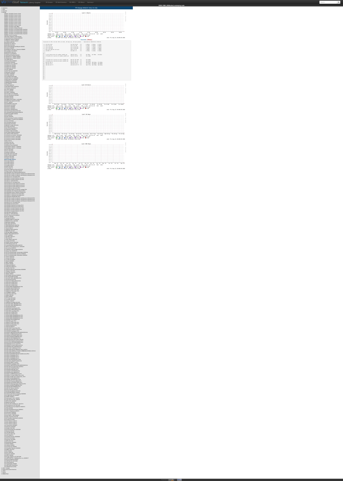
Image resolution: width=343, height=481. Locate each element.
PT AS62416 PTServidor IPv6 (11, 289)
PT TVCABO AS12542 (9, 299)
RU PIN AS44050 (8, 408)
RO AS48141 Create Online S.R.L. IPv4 (14, 375)
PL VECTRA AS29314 (9, 272)
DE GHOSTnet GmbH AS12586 (12, 101)
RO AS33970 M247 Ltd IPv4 (11, 362)
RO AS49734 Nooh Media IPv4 (12, 378)
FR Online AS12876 (9, 158)
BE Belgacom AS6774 (10, 43)
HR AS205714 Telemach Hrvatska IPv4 (14, 194)
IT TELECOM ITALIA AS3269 (11, 226)
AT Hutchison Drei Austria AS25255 (13, 38)
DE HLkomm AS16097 (10, 105)
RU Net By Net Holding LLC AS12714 (13, 404)
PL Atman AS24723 (9, 256)
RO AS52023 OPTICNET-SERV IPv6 (13, 335)
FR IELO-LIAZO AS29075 (10, 155)
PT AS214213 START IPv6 (10, 284)
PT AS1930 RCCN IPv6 (10, 279)
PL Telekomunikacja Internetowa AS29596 (15, 269)
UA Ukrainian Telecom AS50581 (12, 448)
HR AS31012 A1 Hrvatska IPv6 (12, 176)
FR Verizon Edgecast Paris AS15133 (13, 169)
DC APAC (72, 2)
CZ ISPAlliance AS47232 (10, 81)
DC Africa (81, 2)
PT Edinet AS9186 (8, 295)
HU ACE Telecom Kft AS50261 (12, 215)
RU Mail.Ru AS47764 (9, 402)
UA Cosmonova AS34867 (10, 425)
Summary (90, 2)
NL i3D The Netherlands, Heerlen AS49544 (15, 254)
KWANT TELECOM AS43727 (11, 234)
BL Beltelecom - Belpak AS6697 (12, 56)
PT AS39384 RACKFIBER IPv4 (12, 319)
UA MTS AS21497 (8, 441)
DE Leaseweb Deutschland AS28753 (13, 112)
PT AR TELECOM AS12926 (11, 276)
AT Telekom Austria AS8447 (11, 41)
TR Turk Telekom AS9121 (10, 421)
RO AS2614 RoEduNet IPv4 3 (11, 358)
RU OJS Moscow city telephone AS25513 (14, 406)
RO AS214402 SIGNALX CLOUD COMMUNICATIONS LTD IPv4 (20, 351)
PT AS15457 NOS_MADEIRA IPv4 (12, 304)
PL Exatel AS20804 (9, 261)
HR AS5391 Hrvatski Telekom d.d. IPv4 (14, 208)
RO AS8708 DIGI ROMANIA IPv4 (12, 386)
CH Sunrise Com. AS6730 (10, 63)
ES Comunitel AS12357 (10, 122)
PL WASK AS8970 (8, 274)
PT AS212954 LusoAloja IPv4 (11, 311)
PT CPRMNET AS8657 (10, 292)
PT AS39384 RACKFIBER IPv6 (12, 288)
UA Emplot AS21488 (9, 428)
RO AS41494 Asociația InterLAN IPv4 (13, 366)
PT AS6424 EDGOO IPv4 (10, 325)
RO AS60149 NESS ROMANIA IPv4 (13, 385)
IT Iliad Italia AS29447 (9, 222)
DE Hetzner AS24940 (9, 106)
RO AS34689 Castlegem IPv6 (11, 331)
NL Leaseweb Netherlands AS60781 (13, 245)
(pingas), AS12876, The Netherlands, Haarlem (15, 29)
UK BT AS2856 (8, 451)
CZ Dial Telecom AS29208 (10, 79)
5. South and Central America (8, 469)
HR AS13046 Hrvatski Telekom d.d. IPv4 (14, 184)
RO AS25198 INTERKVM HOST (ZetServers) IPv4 (16, 354)
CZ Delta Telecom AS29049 (11, 78)
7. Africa (3, 472)
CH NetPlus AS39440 (9, 62)
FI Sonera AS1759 (8, 142)
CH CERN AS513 (8, 59)
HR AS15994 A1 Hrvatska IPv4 (12, 188)
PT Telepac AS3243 (9, 301)
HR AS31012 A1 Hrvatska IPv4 (12, 202)
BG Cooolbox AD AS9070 (10, 51)
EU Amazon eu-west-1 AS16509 (12, 136)
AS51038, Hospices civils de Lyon (12, 36)
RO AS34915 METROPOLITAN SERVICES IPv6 (16, 332)
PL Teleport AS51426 (9, 271)
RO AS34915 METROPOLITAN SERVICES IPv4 (16, 365)
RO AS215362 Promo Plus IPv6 (12, 328)
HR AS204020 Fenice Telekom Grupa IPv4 (15, 192)
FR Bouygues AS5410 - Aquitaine (12, 146)
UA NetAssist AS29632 (10, 442)
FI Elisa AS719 (8, 141)
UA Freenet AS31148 (9, 434)
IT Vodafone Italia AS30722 (11, 229)
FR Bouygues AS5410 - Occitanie (12, 148)
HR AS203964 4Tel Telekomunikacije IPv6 (14, 172)
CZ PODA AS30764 (9, 85)
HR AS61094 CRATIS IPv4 (11, 212)
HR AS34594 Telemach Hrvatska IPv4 (13, 205)
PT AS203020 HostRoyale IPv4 (12, 308)
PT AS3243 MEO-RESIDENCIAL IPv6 (13, 286)
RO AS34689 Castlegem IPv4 (11, 364)
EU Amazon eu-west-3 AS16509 (12, 139)
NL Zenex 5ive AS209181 (10, 251)
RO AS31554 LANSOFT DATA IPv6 (13, 329)
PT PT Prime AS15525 (9, 298)
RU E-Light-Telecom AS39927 (11, 395)
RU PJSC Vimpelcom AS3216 (11, 411)
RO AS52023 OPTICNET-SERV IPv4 (13, 382)
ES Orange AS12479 (9, 126)
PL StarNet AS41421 (9, 268)
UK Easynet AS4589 (9, 454)
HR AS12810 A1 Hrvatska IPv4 (12, 182)
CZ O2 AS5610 (8, 83)
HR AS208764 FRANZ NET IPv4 (12, 196)
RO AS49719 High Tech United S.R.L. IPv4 (14, 376)
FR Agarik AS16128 (9, 143)
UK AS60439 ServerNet (10, 466)
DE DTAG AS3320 (8, 96)
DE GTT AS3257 (8, 102)
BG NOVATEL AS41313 (10, 52)
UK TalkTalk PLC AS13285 (11, 461)
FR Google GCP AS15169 (10, 153)
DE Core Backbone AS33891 (11, 95)
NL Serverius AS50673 (10, 248)
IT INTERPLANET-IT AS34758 (11, 219)
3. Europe (3, 12)
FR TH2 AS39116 (8, 168)
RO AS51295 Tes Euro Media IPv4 (12, 381)
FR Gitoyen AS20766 (9, 152)
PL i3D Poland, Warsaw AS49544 (12, 275)
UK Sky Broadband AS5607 (11, 459)
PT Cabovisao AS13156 (10, 294)
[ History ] (89, 39)
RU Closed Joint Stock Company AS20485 (15, 394)
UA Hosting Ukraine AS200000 (12, 436)
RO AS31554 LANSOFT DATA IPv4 (13, 361)
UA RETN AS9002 (8, 444)
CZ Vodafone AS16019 (10, 88)
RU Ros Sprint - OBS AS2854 (11, 415)
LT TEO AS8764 (8, 238)
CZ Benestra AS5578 (9, 72)
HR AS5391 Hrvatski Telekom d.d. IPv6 (14, 178)
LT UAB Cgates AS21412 (10, 239)
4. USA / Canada (5, 468)
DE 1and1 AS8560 (8, 89)
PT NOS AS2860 (8, 296)
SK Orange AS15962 (9, 419)
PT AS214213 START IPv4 (10, 312)
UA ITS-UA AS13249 (9, 438)
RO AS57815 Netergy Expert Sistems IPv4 (15, 384)
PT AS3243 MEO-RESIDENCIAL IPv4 (13, 315)
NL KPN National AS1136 (10, 244)
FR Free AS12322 (8, 149)
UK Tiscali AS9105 (9, 462)
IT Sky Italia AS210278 (10, 224)
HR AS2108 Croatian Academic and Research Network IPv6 (19, 174)
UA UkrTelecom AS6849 (10, 446)
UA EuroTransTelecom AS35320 (12, 429)
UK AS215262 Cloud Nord (10, 465)
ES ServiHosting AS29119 (11, 128)
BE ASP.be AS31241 (9, 42)
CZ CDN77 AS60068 (9, 73)
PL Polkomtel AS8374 (9, 265)
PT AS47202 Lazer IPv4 (10, 321)
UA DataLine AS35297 (10, 426)
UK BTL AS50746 (8, 452)
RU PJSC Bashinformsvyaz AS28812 (13, 409)
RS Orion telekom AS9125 (11, 389)
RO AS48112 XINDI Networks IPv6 (13, 334)
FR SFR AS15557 (8, 166)
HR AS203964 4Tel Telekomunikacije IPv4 (14, 191)
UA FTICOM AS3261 (9, 432)
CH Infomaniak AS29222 (10, 61)
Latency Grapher (30, 2)
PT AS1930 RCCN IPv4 (10, 306)
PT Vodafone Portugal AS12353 (12, 302)
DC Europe (49, 2)
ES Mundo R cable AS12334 (11, 125)
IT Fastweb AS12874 (9, 218)
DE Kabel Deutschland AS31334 (12, 111)
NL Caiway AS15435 (9, 241)
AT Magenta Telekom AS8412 (11, 39)
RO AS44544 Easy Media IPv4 (11, 372)
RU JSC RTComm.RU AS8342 (12, 399)
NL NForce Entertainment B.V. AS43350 (14, 246)
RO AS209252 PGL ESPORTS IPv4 (13, 346)
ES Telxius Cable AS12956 (11, 131)
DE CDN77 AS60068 (9, 92)
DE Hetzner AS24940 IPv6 (11, 109)
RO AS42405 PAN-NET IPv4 (11, 369)
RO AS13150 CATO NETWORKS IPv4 (13, 342)
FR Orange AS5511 (9, 165)
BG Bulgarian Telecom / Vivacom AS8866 (14, 49)
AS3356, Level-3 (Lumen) (10, 35)
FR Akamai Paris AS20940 (11, 145)
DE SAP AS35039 (8, 116)
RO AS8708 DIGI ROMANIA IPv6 (12, 338)
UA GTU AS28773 (8, 435)
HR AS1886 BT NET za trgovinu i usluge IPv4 (15, 189)
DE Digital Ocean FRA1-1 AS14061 (13, 99)
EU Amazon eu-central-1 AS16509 (13, 135)
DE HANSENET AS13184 (10, 103)
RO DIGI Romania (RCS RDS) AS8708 (13, 339)
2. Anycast (4, 11)
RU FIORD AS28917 (9, 396)
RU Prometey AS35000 (10, 414)
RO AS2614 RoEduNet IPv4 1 (11, 355)
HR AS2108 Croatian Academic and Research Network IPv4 (19, 198)
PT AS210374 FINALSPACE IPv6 (12, 281)
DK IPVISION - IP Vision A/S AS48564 (13, 119)
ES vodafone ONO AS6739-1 (11, 133)
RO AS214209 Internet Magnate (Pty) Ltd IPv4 (15, 349)
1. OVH (3, 9)
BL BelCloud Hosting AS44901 (12, 55)
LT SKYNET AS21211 (9, 236)
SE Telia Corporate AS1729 (11, 416)
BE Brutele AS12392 (9, 45)
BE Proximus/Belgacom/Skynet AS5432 (14, 46)
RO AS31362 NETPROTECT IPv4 (12, 359)
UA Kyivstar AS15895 (9, 439)
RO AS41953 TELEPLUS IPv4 (11, 368)
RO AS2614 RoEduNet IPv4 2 (11, 356)
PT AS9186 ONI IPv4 (9, 326)
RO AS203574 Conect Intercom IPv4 (13, 345)
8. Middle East (4, 474)
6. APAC (3, 471)
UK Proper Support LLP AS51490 (12, 456)
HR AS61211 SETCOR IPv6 (11, 181)
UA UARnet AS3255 (9, 445)
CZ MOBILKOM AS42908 (10, 82)
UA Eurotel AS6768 (9, 431)
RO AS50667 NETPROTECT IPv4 (12, 379)
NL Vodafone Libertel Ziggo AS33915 (13, 249)
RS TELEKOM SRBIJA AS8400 (12, 392)
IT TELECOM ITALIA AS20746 (11, 225)
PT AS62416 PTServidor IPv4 (11, 322)
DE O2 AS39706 (8, 115)
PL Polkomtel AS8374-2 (10, 266)
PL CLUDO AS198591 (9, 259)
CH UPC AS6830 (8, 69)
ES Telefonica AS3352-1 (10, 129)
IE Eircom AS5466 (8, 216)
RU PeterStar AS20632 (10, 412)
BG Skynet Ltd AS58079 (10, 53)
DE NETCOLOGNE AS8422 (11, 113)
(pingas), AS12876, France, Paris (12, 13)
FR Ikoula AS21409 (9, 156)
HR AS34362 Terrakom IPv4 (11, 204)
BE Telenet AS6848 (9, 48)
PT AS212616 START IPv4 (10, 282)
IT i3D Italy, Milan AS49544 (11, 232)
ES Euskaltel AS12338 (10, 123)
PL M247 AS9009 (8, 262)
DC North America (61, 2)
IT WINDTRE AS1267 (9, 231)
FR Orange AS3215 (11, 159)
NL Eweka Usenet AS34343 (11, 242)
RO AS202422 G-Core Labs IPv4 (12, 344)
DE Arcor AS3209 (8, 91)
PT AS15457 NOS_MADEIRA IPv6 (12, 278)
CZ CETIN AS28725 (9, 75)
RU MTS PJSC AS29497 (10, 401)
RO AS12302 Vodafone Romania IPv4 (13, 341)
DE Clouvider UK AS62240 (11, 93)
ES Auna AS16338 (9, 121)
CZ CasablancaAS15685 (10, 76)
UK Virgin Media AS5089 (10, 464)
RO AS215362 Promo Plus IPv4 (12, 352)
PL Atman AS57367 (9, 258)
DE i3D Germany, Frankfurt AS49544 (13, 118)
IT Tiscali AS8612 (8, 228)
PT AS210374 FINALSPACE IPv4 (12, 309)
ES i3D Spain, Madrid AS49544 (12, 132)
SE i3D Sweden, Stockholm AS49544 (13, 418)
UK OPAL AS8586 (8, 455)
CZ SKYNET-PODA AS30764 (11, 86)
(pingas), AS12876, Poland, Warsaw (13, 28)
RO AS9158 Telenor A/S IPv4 (11, 388)
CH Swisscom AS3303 (10, 65)
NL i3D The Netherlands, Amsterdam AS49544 (16, 252)
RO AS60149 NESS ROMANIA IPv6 (13, 336)
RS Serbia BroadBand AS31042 (12, 391)
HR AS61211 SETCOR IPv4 (11, 214)
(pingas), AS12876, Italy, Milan (11, 26)
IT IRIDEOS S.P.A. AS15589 (11, 221)
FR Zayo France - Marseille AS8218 (13, 171)
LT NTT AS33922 (8, 235)
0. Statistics (4, 8)
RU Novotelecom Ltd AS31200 (12, 405)
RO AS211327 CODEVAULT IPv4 (12, 348)
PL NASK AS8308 (8, 264)
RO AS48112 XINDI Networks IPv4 (13, 374)
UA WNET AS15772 (9, 449)
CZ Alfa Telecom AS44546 (11, 71)
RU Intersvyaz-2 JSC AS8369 (11, 398)
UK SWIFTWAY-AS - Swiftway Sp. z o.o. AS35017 (16, 458)
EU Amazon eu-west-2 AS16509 (12, 138)
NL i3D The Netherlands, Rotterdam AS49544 (15, 255)
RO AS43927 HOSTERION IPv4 (12, 371)
